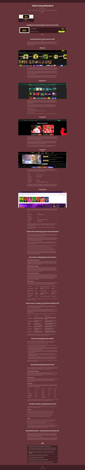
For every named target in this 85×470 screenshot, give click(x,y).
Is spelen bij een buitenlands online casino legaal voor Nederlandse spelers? (40, 446)
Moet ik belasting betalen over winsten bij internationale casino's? (38, 459)
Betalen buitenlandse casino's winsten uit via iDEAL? (36, 457)
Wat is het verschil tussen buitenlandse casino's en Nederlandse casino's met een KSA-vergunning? (41, 452)
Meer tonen (42, 34)
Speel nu (61, 31)
